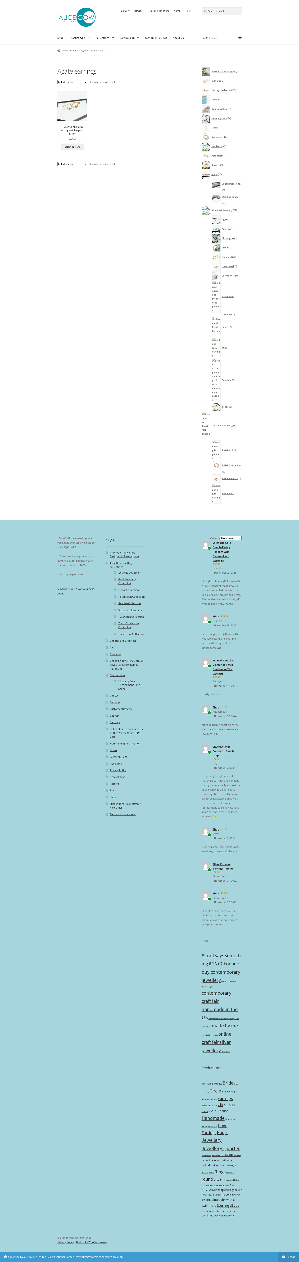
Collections (102, 37)
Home (65, 50)
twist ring (207, 1215)
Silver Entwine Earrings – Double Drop (224, 751)
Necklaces (116, 763)
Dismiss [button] (290, 1257)
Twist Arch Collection (131, 616)
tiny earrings (208, 1210)
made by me (225, 1025)
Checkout (115, 654)
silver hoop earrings (222, 1190)
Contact (178, 10)
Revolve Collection (129, 603)
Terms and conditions (158, 10)
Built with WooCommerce (91, 1242)
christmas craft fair (228, 981)
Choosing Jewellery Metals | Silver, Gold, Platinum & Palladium (126, 664)
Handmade (213, 1118)
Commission (127, 37)
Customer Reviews (156, 37)
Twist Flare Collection (131, 634)
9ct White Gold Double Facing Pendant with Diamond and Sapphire (222, 551)
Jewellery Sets (118, 757)
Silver (218, 1179)
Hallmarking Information (125, 743)
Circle (215, 1091)
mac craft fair (206, 1027)
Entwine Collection (129, 572)
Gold (226, 1105)
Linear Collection (128, 590)
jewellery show (233, 1019)
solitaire (212, 1206)
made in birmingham (210, 1035)
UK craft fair (225, 1051)
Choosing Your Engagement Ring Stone (129, 684)
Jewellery (212, 1140)
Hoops (222, 1132)
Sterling (223, 1205)
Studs (234, 1205)
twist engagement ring (225, 1211)
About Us (178, 37)
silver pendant (219, 1195)
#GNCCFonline (224, 963)
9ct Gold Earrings (212, 1083)
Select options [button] (72, 146)
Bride (228, 1083)
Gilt (220, 1104)
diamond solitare (209, 1099)
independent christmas (218, 1019)
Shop (60, 37)
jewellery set (206, 1155)
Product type (77, 37)
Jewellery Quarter (221, 1148)
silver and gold (229, 1180)
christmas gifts (207, 987)
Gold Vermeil (219, 1110)
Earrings (115, 722)
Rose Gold (230, 1173)
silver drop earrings (221, 1185)
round (207, 1179)
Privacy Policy (118, 770)
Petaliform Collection (131, 596)
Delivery (125, 10)
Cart (189, 10)
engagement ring (209, 1105)
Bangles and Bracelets (123, 640)
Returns (138, 10)
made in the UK (222, 1155)
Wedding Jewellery (224, 1215)
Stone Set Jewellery (130, 610)
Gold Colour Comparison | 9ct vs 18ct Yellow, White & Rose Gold (127, 732)
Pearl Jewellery (227, 1165)
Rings (113, 790)
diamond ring (228, 1091)
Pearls (211, 1172)
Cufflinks (115, 702)
